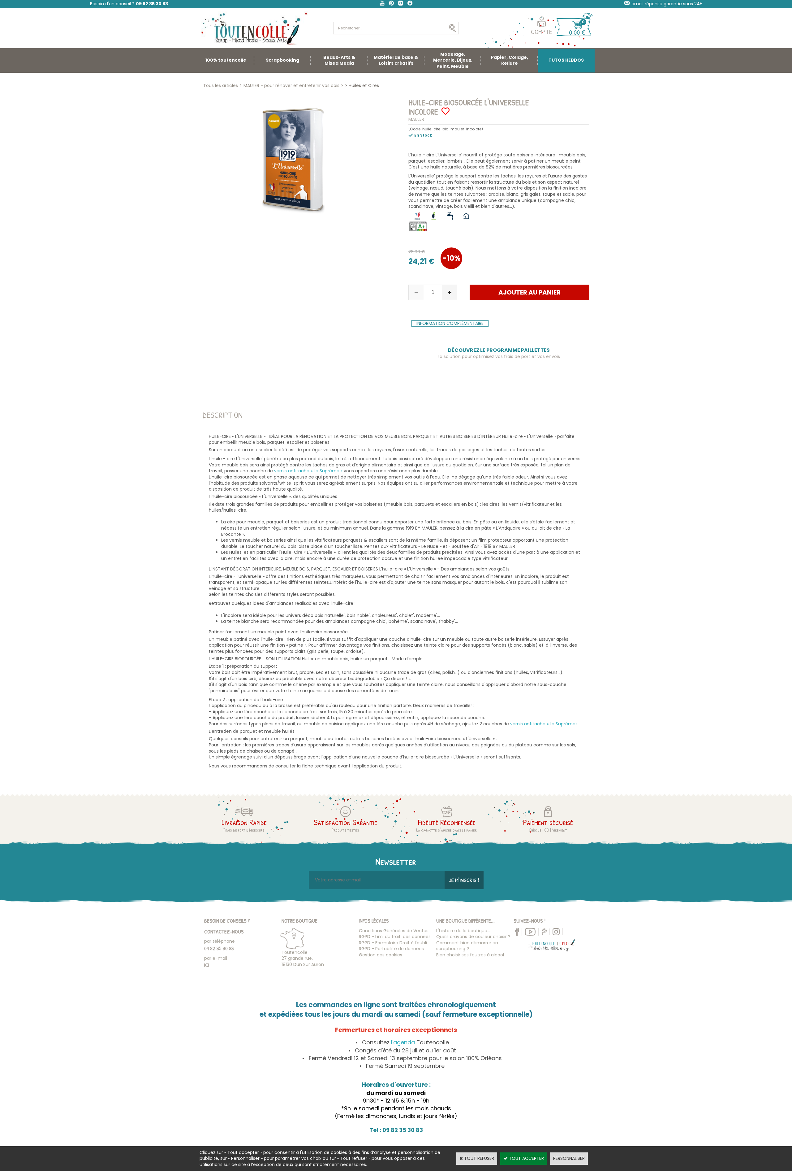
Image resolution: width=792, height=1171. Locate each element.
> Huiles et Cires (362, 85)
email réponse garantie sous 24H (667, 4)
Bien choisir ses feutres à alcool (470, 955)
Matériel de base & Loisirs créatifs (396, 60)
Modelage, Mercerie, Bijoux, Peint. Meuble (452, 60)
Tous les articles (220, 85)
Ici (206, 964)
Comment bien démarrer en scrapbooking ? (467, 946)
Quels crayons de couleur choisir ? (473, 936)
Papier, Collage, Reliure (509, 60)
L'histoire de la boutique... (463, 931)
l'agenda (403, 1042)
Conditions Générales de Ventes (393, 931)
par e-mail (215, 958)
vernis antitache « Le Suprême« (544, 724)
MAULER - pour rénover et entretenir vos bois (291, 85)
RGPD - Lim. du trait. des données (395, 936)
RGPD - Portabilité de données (391, 949)
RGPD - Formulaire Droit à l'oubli (393, 943)
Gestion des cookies (380, 955)
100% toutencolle (225, 60)
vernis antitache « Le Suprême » (309, 471)
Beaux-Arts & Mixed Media (339, 60)
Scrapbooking (282, 60)
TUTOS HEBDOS (566, 60)
